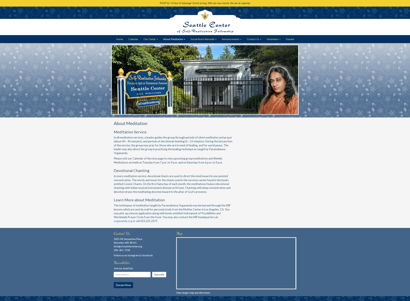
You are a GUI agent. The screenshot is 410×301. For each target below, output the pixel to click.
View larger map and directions (193, 292)
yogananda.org (123, 221)
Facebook (147, 255)
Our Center (150, 39)
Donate (290, 39)
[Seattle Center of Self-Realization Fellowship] (205, 21)
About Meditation (173, 39)
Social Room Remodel (203, 39)
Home (119, 39)
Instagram (133, 255)
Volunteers (273, 39)
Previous (115, 82)
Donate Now (123, 285)
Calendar (133, 39)
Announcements (231, 39)
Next (295, 82)
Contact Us (253, 39)
